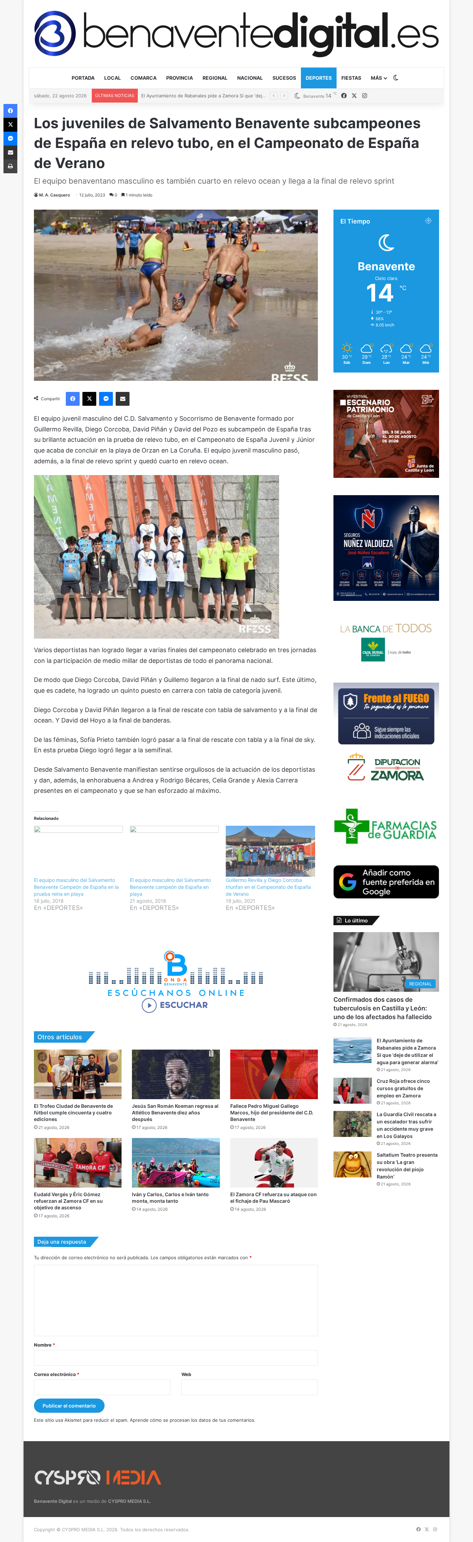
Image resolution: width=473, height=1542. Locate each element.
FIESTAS (351, 78)
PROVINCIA (179, 78)
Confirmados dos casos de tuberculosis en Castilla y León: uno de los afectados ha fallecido (382, 1008)
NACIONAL (250, 78)
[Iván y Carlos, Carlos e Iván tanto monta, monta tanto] (176, 1163)
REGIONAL (215, 78)
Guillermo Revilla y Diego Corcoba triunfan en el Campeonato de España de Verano (268, 887)
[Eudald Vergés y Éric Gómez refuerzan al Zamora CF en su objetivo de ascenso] (78, 1163)
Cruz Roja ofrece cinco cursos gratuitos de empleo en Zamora (208, 95)
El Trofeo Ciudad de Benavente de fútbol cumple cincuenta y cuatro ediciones (73, 1112)
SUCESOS (284, 78)
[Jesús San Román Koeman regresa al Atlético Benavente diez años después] (176, 1074)
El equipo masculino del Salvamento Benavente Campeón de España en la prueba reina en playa (76, 887)
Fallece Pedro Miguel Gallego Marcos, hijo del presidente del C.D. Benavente (271, 1112)
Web (186, 1374)
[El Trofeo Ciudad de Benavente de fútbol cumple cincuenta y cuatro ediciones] (78, 1074)
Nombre (44, 1345)
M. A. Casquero (54, 195)
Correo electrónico (56, 1374)
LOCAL (112, 78)
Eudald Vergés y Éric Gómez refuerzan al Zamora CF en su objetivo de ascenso (68, 1200)
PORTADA (83, 78)
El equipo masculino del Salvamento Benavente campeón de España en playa (170, 887)
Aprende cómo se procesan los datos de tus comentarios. (193, 1420)
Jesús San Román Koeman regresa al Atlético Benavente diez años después (175, 1112)
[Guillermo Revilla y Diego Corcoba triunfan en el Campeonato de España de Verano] (270, 851)
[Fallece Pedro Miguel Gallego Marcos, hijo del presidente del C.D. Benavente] (274, 1074)
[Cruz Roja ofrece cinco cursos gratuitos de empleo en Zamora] (352, 1091)
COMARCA (144, 78)
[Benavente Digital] (236, 33)
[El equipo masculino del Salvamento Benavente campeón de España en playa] (174, 851)
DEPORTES (319, 78)
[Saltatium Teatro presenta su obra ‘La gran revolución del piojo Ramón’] (352, 1164)
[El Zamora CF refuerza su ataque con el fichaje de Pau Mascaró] (274, 1163)
